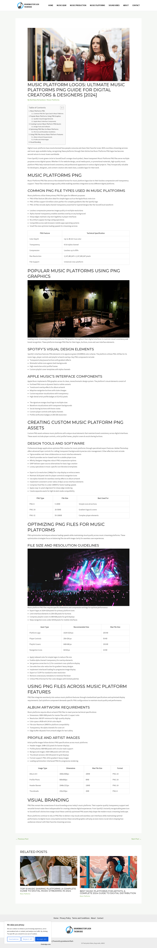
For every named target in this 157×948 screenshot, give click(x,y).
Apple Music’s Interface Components (45, 121)
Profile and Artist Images (41, 139)
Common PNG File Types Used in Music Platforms (48, 114)
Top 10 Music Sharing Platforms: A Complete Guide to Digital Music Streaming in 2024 (48, 889)
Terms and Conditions (81, 918)
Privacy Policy (65, 918)
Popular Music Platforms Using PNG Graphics (45, 116)
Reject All (27, 939)
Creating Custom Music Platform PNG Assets (45, 124)
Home (50, 5)
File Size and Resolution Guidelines (44, 132)
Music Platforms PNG (37, 111)
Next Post (136, 839)
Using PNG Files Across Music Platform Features (46, 134)
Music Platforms (97, 5)
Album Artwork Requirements (43, 137)
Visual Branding (35, 142)
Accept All (42, 939)
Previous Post (22, 839)
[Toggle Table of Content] (61, 108)
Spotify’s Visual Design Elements (43, 119)
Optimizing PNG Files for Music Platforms (44, 129)
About (126, 5)
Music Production (78, 5)
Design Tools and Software (42, 127)
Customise (14, 939)
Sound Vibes (114, 5)
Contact (136, 5)
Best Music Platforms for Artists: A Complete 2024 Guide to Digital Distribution (108, 892)
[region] (27, 932)
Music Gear (61, 5)
